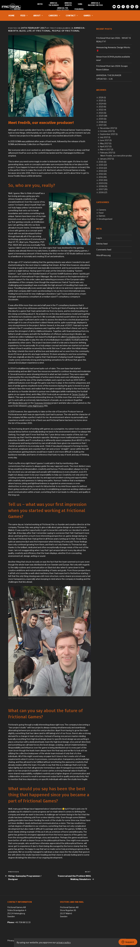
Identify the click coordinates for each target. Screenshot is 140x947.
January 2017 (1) (107, 159)
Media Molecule (19, 403)
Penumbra (79, 9)
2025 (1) (102, 100)
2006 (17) (103, 192)
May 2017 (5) (105, 143)
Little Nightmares (35, 406)
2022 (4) (102, 109)
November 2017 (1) (108, 128)
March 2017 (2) (106, 149)
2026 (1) (102, 97)
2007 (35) (103, 189)
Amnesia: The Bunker (54, 4)
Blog (23, 31)
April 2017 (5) (106, 146)
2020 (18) (103, 116)
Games (87, 15)
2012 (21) (103, 174)
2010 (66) (103, 180)
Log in (99, 238)
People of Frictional (66, 31)
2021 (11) (102, 113)
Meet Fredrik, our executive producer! (117, 155)
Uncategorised (105, 219)
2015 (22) (103, 165)
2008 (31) (103, 186)
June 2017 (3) (106, 140)
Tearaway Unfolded (42, 403)
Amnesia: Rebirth (68, 4)
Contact (70, 15)
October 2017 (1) (107, 131)
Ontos (40, 4)
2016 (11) (102, 162)
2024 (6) (102, 103)
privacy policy (63, 942)
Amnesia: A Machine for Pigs (95, 4)
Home (11, 15)
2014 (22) (103, 168)
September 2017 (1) (109, 134)
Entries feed (101, 243)
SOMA (80, 4)
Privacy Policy (13, 940)
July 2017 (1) (105, 137)
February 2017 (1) (107, 152)
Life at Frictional (39, 31)
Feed (22, 15)
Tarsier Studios (78, 394)
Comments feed (103, 249)
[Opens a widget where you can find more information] (127, 942)
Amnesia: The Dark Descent (63, 9)
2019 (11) (102, 119)
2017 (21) (103, 125)
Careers (53, 15)
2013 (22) (103, 171)
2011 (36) (103, 177)
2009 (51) (103, 183)
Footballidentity (73, 337)
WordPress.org (103, 255)
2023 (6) (102, 106)
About (36, 15)
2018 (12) (103, 122)
